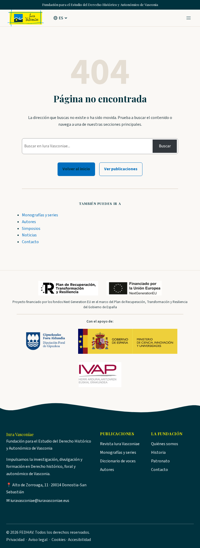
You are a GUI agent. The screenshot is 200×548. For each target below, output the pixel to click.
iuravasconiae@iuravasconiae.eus (39, 500)
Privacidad (15, 540)
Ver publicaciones (121, 169)
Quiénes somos (164, 444)
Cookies (59, 540)
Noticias (29, 235)
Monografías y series (40, 215)
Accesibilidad (79, 540)
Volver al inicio (76, 169)
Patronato (160, 461)
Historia (158, 452)
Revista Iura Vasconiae (120, 444)
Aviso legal (38, 540)
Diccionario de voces (118, 461)
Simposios (31, 228)
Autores (29, 222)
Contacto (30, 242)
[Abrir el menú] (188, 18)
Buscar (165, 146)
